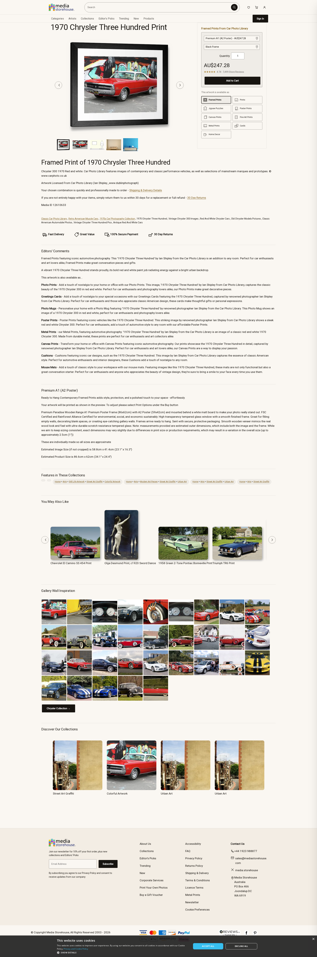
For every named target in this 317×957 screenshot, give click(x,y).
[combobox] (158, 7)
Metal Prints (192, 895)
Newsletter (192, 902)
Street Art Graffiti (95, 481)
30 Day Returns (196, 197)
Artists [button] (72, 18)
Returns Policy (194, 865)
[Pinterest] (255, 934)
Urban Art (182, 481)
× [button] (313, 939)
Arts (65, 481)
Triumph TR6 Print (223, 563)
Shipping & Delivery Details (145, 190)
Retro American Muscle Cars (83, 218)
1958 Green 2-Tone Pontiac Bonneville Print (185, 563)
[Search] (234, 7)
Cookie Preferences (197, 909)
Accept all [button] (208, 946)
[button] (122, 953)
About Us (145, 843)
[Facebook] (246, 934)
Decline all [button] (241, 946)
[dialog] (158, 946)
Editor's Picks (106, 18)
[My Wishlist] (248, 7)
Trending (124, 18)
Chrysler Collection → (58, 708)
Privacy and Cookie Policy (76, 948)
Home (58, 481)
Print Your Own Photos (154, 887)
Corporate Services (151, 880)
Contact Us (238, 843)
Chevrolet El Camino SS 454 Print (71, 563)
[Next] (180, 85)
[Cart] (256, 7)
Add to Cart (232, 80)
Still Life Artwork (77, 481)
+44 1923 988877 (245, 851)
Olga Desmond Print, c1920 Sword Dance (130, 563)
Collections (87, 18)
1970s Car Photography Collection (117, 218)
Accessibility (193, 843)
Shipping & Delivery (197, 873)
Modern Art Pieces (149, 481)
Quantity (224, 56)
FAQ (187, 851)
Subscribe (108, 863)
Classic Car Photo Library (54, 218)
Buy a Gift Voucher (151, 895)
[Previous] (58, 85)
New (136, 18)
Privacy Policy (193, 858)
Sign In (260, 18)
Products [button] (148, 18)
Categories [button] (57, 18)
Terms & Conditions (197, 880)
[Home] (64, 7)
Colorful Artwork (112, 481)
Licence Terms (194, 887)
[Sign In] (264, 7)
